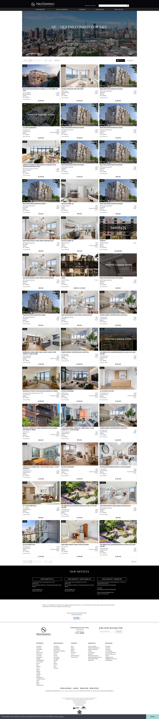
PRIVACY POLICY (94, 688)
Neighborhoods (109, 657)
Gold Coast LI (39, 652)
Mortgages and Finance (111, 658)
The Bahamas (39, 677)
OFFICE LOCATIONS (65, 688)
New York (56, 652)
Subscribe (119, 631)
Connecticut (39, 657)
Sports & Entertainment (110, 652)
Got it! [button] (153, 716)
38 (45, 60)
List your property (92, 646)
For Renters (108, 649)
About (72, 646)
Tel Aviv (55, 665)
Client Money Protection (79, 704)
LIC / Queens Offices (88, 41)
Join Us (72, 654)
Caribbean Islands (40, 679)
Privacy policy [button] (58, 716)
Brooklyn (38, 658)
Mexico (38, 676)
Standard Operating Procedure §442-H (80, 700)
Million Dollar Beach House (94, 657)
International (57, 648)
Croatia (38, 673)
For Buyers (107, 646)
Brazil (37, 683)
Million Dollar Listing (93, 658)
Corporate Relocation (110, 654)
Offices (72, 651)
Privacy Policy (74, 657)
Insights (90, 651)
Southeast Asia (39, 685)
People (72, 648)
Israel (37, 680)
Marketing (100, 9)
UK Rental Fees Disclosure (79, 705)
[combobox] (112, 6)
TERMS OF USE (84, 688)
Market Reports (109, 660)
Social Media (91, 652)
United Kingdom (40, 660)
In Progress (56, 646)
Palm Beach (39, 654)
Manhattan (39, 646)
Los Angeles (39, 649)
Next (50, 60)
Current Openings (75, 655)
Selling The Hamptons (93, 655)
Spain (37, 668)
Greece (38, 669)
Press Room (73, 652)
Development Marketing (59, 651)
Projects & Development (93, 648)
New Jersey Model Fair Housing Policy (79, 703)
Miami (37, 651)
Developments (62, 9)
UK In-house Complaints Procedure (79, 701)
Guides (107, 655)
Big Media (90, 654)
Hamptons (38, 648)
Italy (37, 665)
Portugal (38, 666)
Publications (91, 660)
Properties (40, 9)
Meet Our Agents (69, 41)
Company (82, 9)
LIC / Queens (39, 662)
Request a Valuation (92, 649)
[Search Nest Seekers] (127, 5)
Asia (55, 666)
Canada (38, 674)
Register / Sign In (90, 5)
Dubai (37, 682)
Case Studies (57, 649)
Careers (73, 649)
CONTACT (75, 688)
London (55, 654)
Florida (55, 655)
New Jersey (39, 655)
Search (93, 37)
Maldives (56, 668)
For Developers (108, 651)
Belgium (38, 671)
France (38, 663)
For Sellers (107, 648)
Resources (118, 9)
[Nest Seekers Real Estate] (41, 4)
